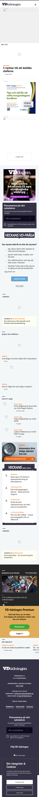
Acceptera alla (19, 782)
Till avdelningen (31, 573)
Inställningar (20, 787)
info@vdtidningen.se (24, 696)
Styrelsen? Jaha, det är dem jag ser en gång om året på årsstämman (21, 267)
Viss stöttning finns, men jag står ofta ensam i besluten (20, 261)
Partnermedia (20, 706)
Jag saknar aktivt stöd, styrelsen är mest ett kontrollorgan (21, 250)
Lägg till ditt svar (9, 272)
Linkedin (19, 751)
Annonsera (29, 706)
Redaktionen (10, 706)
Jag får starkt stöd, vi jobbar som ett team (20, 255)
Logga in (19, 633)
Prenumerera (19, 627)
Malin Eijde (19, 686)
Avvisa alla (19, 793)
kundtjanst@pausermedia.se (23, 693)
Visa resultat (19, 286)
